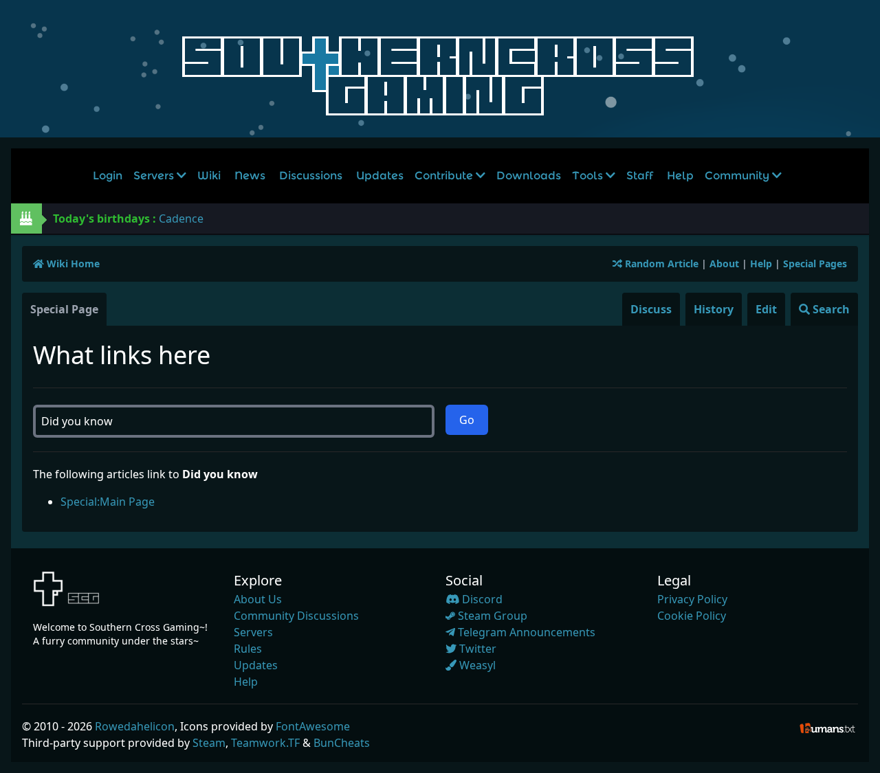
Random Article (660, 263)
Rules (248, 648)
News (249, 175)
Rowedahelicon (135, 726)
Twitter (476, 648)
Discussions (310, 175)
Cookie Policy (691, 615)
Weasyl (476, 665)
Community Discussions (296, 615)
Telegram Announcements (525, 632)
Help (680, 175)
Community (738, 175)
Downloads (528, 175)
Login (107, 175)
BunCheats (342, 742)
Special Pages (815, 263)
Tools (589, 175)
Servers (155, 175)
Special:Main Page (107, 501)
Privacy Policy (692, 599)
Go (466, 419)
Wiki (209, 175)
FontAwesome (313, 726)
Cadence (181, 218)
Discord (481, 599)
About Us (258, 599)
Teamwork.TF (265, 742)
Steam (209, 742)
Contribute (445, 175)
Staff (639, 175)
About (724, 263)
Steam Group (491, 615)
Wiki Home (72, 263)
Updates (380, 175)
